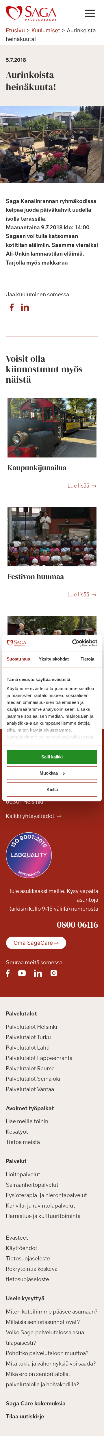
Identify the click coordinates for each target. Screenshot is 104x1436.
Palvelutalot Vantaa (30, 1089)
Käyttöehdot (21, 1248)
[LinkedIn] (25, 309)
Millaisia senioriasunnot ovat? (43, 1321)
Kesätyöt (17, 1131)
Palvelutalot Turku (28, 1037)
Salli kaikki (52, 756)
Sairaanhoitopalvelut (32, 1184)
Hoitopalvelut (23, 1174)
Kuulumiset (45, 30)
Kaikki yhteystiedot (30, 815)
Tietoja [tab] (87, 658)
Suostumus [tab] (18, 658)
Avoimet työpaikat (30, 1108)
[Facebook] (11, 309)
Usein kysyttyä (25, 1298)
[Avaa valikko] (89, 13)
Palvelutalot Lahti (28, 1047)
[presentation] (52, 427)
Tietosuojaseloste (28, 1258)
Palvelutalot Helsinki (31, 1026)
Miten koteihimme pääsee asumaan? (52, 1311)
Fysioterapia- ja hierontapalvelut (46, 1195)
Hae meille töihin (27, 1121)
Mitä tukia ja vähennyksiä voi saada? (51, 1363)
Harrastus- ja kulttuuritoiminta (43, 1215)
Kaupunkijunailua (37, 467)
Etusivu (15, 30)
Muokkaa (49, 773)
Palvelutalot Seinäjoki (33, 1078)
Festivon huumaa (36, 576)
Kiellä (52, 789)
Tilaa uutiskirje (25, 1416)
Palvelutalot (21, 1013)
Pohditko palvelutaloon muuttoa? (47, 1353)
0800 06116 (77, 924)
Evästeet (17, 1237)
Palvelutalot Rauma (30, 1068)
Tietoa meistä (23, 1142)
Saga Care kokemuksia (36, 1403)
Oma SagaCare (33, 943)
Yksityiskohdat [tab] (54, 658)
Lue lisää (78, 486)
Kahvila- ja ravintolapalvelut (40, 1205)
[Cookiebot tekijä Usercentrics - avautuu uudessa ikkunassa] (73, 643)
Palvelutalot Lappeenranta (39, 1057)
